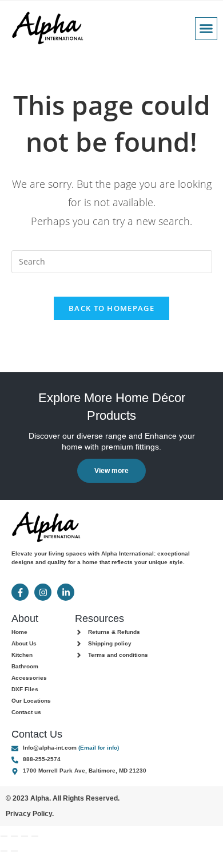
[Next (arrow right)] (14, 851)
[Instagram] (42, 592)
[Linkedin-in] (65, 592)
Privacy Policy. (30, 814)
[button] (206, 28)
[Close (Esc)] (35, 836)
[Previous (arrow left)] (4, 851)
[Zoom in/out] (4, 836)
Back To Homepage (111, 308)
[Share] (25, 836)
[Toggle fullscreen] (14, 836)
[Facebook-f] (20, 592)
